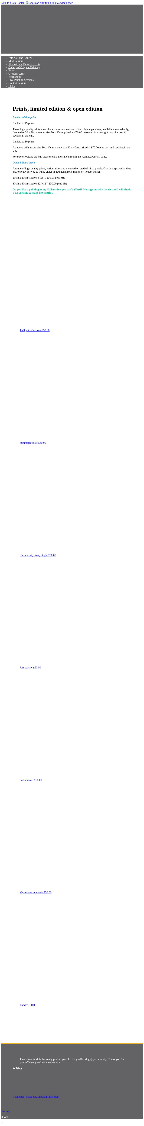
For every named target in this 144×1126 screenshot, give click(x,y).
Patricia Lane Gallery (20, 57)
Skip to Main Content (13, 2)
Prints (11, 70)
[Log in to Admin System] (49, 2)
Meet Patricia (15, 61)
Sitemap (5, 1111)
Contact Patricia (17, 83)
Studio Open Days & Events (24, 64)
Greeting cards (16, 73)
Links (11, 86)
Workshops (14, 76)
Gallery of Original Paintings (24, 67)
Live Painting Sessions (21, 79)
